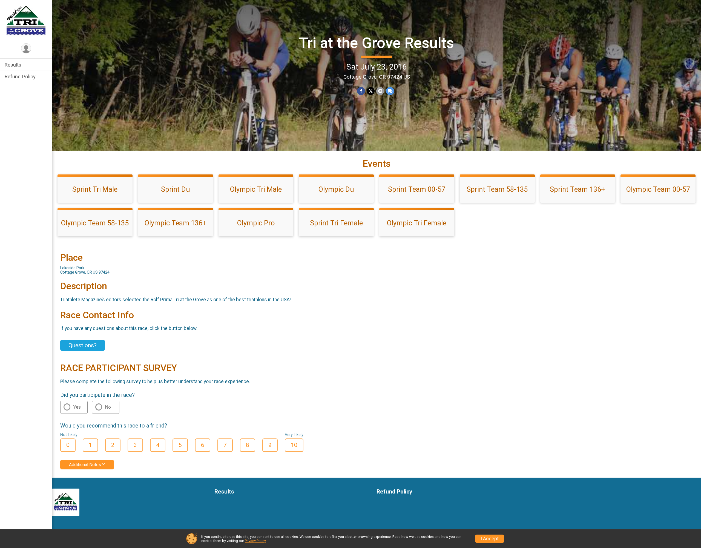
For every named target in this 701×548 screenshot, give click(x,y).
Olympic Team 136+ (175, 223)
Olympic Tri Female (416, 223)
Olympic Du (336, 189)
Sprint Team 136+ (577, 189)
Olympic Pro (256, 223)
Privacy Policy (255, 541)
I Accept (490, 538)
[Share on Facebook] (361, 91)
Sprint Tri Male (94, 189)
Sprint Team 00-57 (416, 189)
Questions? (82, 345)
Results (12, 65)
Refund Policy (20, 76)
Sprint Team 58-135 (497, 189)
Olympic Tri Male (256, 189)
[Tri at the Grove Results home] (26, 21)
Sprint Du (175, 189)
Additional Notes (85, 464)
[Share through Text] (390, 91)
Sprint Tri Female (336, 223)
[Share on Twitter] (371, 91)
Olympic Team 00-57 (658, 189)
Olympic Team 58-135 (95, 223)
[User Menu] (26, 48)
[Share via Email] (380, 91)
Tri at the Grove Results (376, 42)
